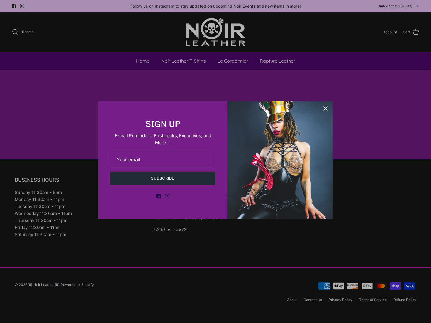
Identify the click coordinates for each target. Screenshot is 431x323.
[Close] (325, 108)
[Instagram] (167, 196)
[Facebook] (158, 196)
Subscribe (162, 178)
